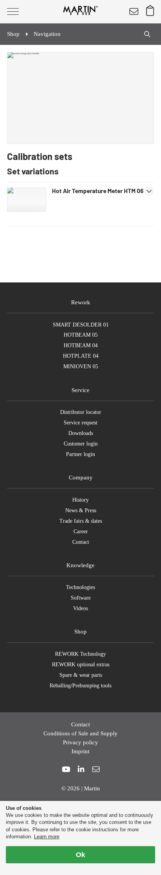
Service (80, 390)
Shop (80, 631)
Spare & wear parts (80, 675)
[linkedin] (81, 769)
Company (81, 477)
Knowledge (80, 565)
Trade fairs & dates (80, 521)
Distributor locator (80, 412)
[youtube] (66, 769)
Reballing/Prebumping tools (80, 686)
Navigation (47, 33)
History (80, 500)
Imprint (80, 751)
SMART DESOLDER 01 (81, 325)
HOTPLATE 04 (80, 356)
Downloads (80, 433)
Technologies (80, 587)
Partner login (80, 454)
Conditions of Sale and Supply (80, 733)
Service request (80, 423)
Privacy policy (80, 742)
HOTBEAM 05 (81, 335)
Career (80, 531)
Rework (80, 302)
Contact (80, 542)
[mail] (96, 769)
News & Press (80, 510)
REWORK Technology (80, 654)
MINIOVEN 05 (80, 366)
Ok (80, 855)
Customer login (81, 444)
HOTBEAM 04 (81, 345)
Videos (80, 608)
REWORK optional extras (80, 664)
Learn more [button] (46, 837)
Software (81, 598)
